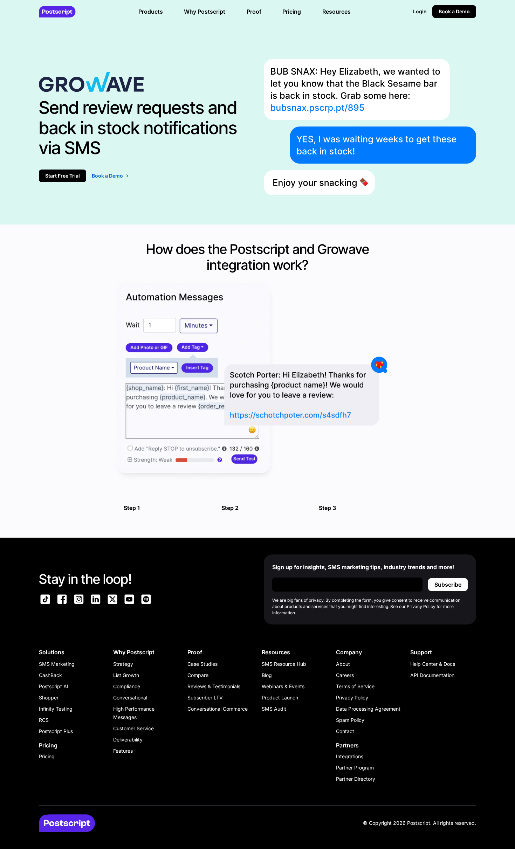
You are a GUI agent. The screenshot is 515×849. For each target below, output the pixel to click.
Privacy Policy (352, 697)
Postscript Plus (56, 731)
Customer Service (133, 728)
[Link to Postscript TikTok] (45, 600)
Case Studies (202, 664)
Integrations (349, 756)
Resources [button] (336, 11)
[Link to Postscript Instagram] (79, 600)
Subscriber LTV (205, 697)
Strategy (123, 664)
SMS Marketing (57, 664)
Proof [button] (254, 11)
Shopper (49, 697)
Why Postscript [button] (204, 11)
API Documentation (432, 675)
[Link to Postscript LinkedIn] (95, 600)
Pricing (47, 756)
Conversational (130, 697)
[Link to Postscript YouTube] (129, 600)
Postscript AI (53, 686)
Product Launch (280, 697)
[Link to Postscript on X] (112, 600)
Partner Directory (355, 779)
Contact (345, 731)
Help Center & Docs (432, 664)
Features (123, 751)
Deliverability (128, 740)
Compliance (126, 686)
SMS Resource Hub (284, 664)
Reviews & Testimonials (213, 686)
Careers (345, 675)
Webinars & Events (283, 686)
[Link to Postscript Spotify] (146, 600)
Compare (197, 675)
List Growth (126, 675)
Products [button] (150, 11)
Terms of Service (355, 686)
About (343, 664)
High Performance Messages (133, 713)
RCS (44, 720)
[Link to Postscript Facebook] (62, 600)
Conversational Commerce (217, 709)
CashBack (50, 675)
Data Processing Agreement (368, 709)
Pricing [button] (291, 11)
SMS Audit (274, 709)
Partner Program (355, 768)
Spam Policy (350, 720)
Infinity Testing (56, 709)
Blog (267, 675)
